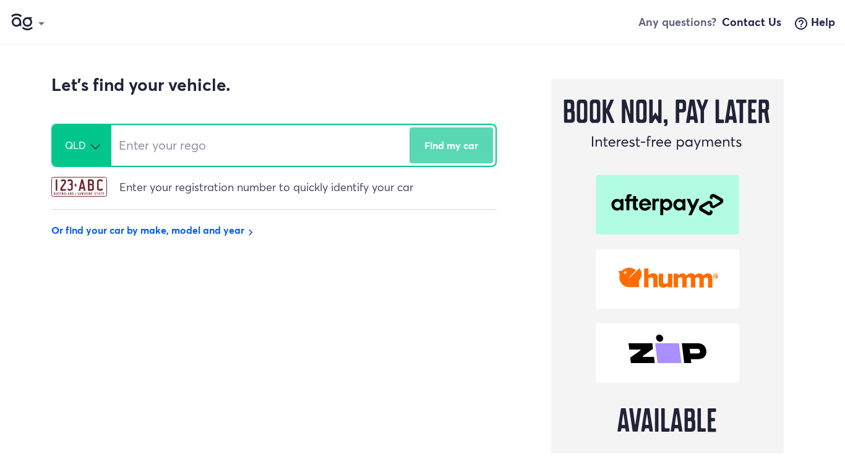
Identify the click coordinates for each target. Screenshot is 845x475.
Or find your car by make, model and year (154, 229)
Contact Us (751, 21)
